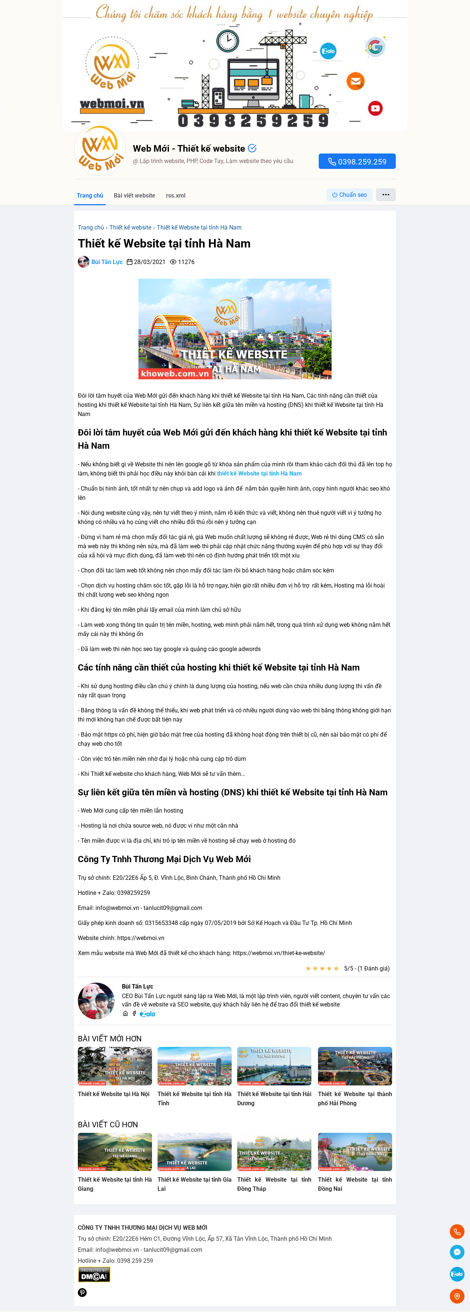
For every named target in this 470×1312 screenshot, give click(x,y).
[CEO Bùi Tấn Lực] (96, 1001)
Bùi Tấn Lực (107, 262)
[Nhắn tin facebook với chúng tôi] (457, 1253)
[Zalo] (148, 1015)
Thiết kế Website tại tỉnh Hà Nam (164, 243)
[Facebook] (134, 1014)
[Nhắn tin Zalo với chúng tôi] (457, 1275)
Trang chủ (90, 195)
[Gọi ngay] (457, 1231)
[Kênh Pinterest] (82, 1294)
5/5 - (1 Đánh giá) (367, 968)
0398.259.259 (361, 162)
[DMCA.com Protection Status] (94, 1280)
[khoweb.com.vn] (125, 1014)
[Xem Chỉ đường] (457, 1296)
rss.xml (175, 195)
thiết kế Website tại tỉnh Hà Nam (259, 473)
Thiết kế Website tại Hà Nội (113, 1094)
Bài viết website (134, 195)
